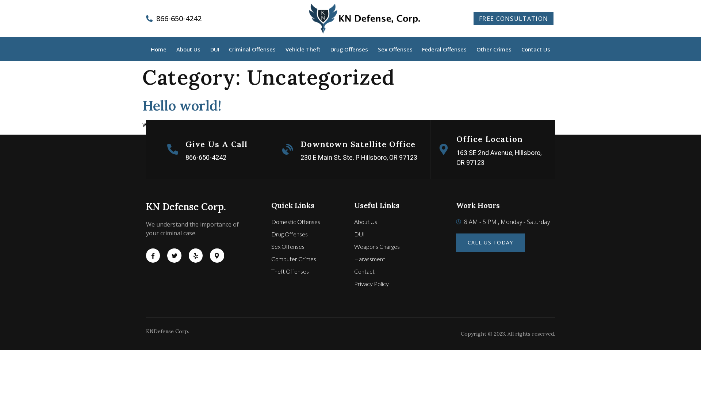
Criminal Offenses (252, 49)
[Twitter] (174, 255)
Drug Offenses (349, 49)
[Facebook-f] (153, 255)
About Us (188, 49)
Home (158, 49)
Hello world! (181, 105)
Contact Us (535, 49)
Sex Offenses (395, 49)
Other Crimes (494, 49)
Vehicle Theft (303, 49)
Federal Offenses (444, 49)
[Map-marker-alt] (217, 255)
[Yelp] (196, 255)
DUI (214, 49)
